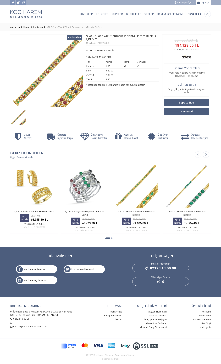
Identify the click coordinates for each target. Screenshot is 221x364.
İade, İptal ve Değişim (155, 319)
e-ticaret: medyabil (110, 359)
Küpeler (117, 14)
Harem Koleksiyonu (170, 14)
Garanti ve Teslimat (156, 323)
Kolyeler (102, 14)
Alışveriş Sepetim (202, 319)
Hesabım (206, 311)
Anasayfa (15, 27)
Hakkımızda (116, 311)
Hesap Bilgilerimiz (113, 315)
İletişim (118, 319)
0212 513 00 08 (162, 268)
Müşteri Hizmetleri (157, 311)
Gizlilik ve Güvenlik (157, 315)
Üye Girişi (206, 323)
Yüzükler (86, 14)
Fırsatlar (194, 14)
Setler (149, 14)
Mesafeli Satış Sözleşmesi (153, 327)
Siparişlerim (205, 315)
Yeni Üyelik (205, 327)
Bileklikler (133, 14)
